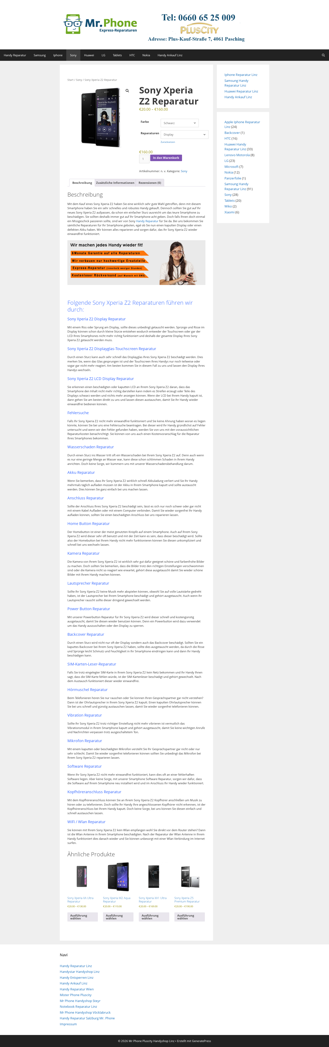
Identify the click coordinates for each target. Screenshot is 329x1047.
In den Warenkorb (166, 158)
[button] (127, 90)
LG (103, 55)
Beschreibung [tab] (82, 183)
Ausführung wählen (78, 917)
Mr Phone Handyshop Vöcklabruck (85, 1012)
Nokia (146, 55)
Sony (73, 55)
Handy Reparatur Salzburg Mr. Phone (87, 1018)
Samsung (40, 55)
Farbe (145, 122)
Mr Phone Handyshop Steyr (80, 1001)
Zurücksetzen (168, 142)
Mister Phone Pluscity (76, 995)
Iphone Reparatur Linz (240, 74)
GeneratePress (201, 1041)
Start (70, 80)
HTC (132, 55)
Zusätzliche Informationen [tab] (115, 183)
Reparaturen (150, 133)
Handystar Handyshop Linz (80, 971)
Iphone (57, 55)
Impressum (68, 1024)
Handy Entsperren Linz (76, 977)
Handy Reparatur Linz (76, 966)
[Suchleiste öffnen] (323, 55)
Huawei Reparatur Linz (241, 91)
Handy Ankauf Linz (170, 55)
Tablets (117, 55)
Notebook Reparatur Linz (78, 1006)
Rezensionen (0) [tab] (150, 183)
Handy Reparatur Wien (77, 989)
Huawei (89, 55)
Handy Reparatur (15, 55)
